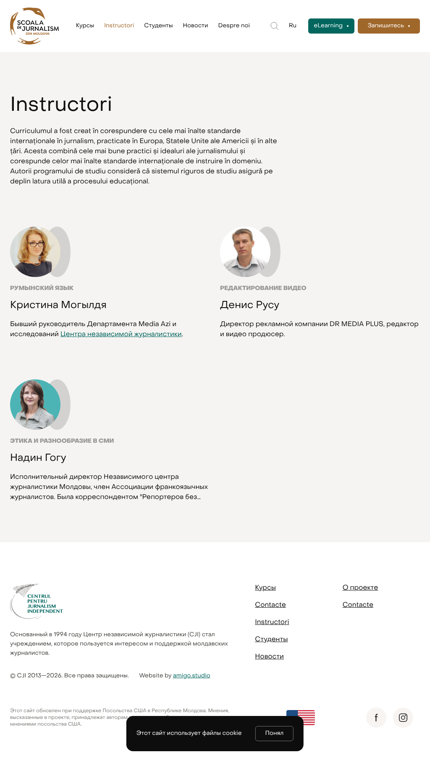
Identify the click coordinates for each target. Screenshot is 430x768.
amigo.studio (191, 675)
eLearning (328, 25)
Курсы (85, 25)
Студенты (158, 25)
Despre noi (234, 25)
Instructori (119, 25)
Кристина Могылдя (58, 304)
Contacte (270, 605)
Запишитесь (386, 25)
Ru (292, 25)
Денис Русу (249, 304)
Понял (274, 733)
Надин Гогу (38, 457)
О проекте (360, 587)
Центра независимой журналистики (121, 334)
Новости (195, 25)
